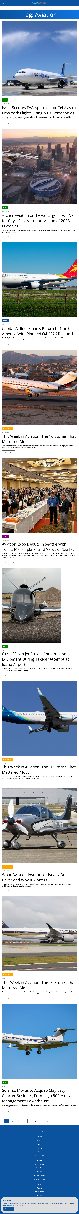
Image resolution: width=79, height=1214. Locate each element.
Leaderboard (39, 1164)
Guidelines (39, 1168)
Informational (39, 1192)
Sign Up (39, 1148)
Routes (39, 1188)
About (39, 1140)
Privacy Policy (19, 1205)
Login (39, 1144)
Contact (39, 1151)
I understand (8, 1209)
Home (39, 1136)
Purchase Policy (39, 1175)
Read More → (8, 124)
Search (39, 1171)
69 (66, 1121)
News (39, 1184)
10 (59, 1121)
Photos (39, 1160)
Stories (39, 1195)
